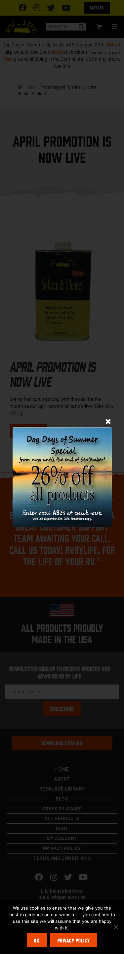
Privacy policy (74, 940)
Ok (36, 940)
